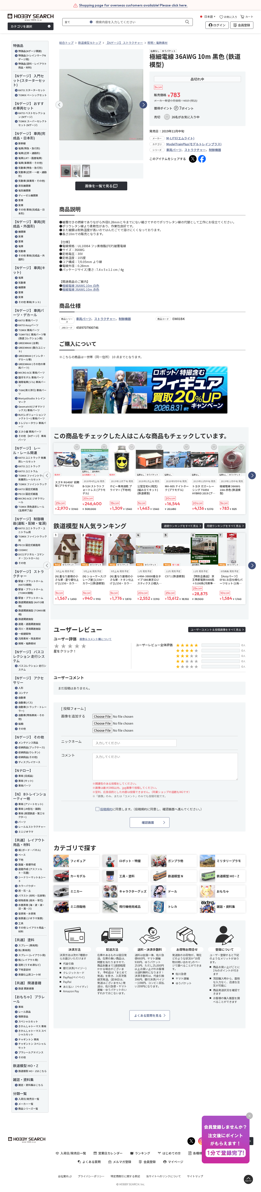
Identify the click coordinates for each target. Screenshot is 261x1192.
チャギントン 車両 (28, 1039)
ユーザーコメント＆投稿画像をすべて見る (216, 629)
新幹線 (22, 143)
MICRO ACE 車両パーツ (31, 372)
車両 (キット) (25, 781)
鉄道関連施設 (25, 619)
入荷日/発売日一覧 (28, 1099)
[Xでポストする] (193, 159)
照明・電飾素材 (27, 643)
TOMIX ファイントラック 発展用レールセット (32, 477)
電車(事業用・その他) (30, 163)
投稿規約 (106, 809)
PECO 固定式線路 (28, 494)
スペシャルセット (28, 1021)
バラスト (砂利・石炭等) (32, 895)
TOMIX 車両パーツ (28, 330)
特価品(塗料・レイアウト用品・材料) (32, 65)
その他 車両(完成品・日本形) (31, 211)
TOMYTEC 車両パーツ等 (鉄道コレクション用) (32, 336)
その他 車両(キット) (29, 302)
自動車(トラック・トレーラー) (32, 709)
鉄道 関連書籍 (26, 988)
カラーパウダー (27, 886)
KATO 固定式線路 (28, 489)
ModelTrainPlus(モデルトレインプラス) (193, 144)
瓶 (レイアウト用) (28, 960)
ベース (22, 855)
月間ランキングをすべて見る (224, 526)
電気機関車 (24, 190)
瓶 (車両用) (24, 950)
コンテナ (23, 693)
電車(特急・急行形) (29, 148)
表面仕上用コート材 (29, 974)
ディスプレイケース (29, 762)
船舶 (20, 723)
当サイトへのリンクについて (163, 1176)
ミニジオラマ (25, 831)
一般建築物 (24, 633)
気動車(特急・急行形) (30, 168)
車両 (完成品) (25, 776)
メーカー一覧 (25, 1104)
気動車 (22, 251)
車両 (20, 1007)
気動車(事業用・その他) (31, 181)
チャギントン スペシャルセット (32, 1045)
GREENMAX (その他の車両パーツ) (31, 366)
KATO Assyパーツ (28, 325)
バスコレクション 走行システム (32, 667)
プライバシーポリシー (91, 1176)
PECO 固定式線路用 (29, 545)
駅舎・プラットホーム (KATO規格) (30, 583)
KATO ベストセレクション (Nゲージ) (31, 115)
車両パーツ (24, 785)
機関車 (22, 231)
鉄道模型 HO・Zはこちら (32, 1071)
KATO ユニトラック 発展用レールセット (32, 459)
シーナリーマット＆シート (32, 879)
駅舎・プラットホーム (30, 598)
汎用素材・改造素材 (29, 638)
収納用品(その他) (28, 757)
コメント (68, 755)
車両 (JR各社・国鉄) (29, 809)
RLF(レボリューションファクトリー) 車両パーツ (32, 416)
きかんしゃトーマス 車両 (32, 1026)
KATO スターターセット (31, 90)
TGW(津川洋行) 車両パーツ (32, 392)
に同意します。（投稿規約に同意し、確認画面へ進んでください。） (151, 809)
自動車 (22, 697)
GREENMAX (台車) (28, 343)
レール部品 (24, 1011)
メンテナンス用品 (28, 742)
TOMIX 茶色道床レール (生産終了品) (31, 508)
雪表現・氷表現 (27, 913)
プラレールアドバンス (30, 1052)
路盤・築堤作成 (27, 864)
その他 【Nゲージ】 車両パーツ (32, 438)
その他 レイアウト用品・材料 (32, 929)
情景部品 (23, 1016)
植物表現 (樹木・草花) (30, 900)
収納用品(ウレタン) (29, 752)
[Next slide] (143, 105)
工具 (20, 923)
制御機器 (215, 149)
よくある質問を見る (148, 1015)
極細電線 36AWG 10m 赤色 (80, 289)
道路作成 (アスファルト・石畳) (30, 871)
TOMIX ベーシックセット (32, 95)
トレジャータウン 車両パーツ (32, 425)
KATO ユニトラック (29, 466)
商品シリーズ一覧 (28, 1108)
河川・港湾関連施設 (29, 629)
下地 (20, 859)
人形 (20, 688)
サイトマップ (195, 1176)
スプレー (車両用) (28, 945)
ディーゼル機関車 (28, 195)
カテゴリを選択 (21, 26)
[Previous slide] (59, 105)
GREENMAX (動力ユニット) (31, 349)
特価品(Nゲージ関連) (30, 51)
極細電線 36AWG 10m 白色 (80, 285)
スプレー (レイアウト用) (32, 955)
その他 (22, 563)
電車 (20, 246)
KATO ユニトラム (28, 471)
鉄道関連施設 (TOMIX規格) (31, 612)
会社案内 (63, 1176)
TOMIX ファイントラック (32, 484)
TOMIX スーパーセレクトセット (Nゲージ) (32, 123)
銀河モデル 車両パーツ (31, 377)
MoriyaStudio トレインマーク (31, 400)
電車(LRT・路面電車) (30, 158)
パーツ (22, 822)
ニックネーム (71, 741)
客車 (20, 200)
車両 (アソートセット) (30, 804)
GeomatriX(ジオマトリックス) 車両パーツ (31, 408)
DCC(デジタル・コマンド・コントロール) (31, 556)
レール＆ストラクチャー (32, 826)
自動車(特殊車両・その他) (31, 717)
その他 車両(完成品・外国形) (31, 257)
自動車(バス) (25, 702)
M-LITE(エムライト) (180, 138)
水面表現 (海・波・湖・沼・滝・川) (31, 906)
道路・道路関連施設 (29, 624)
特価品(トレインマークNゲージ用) (32, 57)
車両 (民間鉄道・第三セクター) (31, 815)
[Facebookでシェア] (202, 159)
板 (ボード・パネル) (29, 850)
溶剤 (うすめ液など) (29, 965)
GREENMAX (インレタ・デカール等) (31, 357)
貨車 (20, 205)
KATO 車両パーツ (28, 320)
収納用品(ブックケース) (31, 747)
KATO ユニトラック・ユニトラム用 (31, 530)
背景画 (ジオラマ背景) (30, 918)
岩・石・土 (24, 890)
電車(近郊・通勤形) (29, 153)
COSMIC (23, 550)
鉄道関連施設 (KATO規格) (31, 604)
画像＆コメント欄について (95, 639)
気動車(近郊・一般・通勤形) (32, 174)
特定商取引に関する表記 (125, 1176)
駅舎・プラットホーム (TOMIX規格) (30, 591)
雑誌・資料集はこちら (30, 1085)
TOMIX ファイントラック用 (32, 538)
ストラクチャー (195, 149)
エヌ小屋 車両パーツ (29, 431)
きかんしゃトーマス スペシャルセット (32, 1032)
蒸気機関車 (24, 185)
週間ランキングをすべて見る (181, 526)
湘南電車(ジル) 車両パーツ (32, 384)
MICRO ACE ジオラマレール (31, 500)
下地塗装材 (24, 969)
